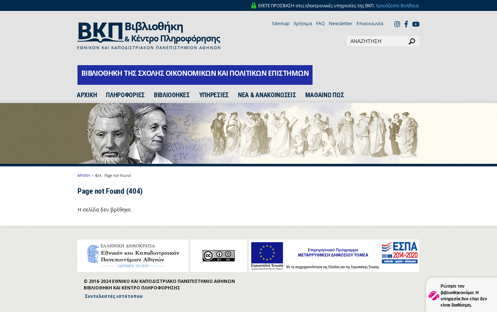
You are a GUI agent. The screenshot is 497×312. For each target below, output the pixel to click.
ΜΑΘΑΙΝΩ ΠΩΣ (324, 95)
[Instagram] (397, 25)
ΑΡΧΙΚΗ (83, 175)
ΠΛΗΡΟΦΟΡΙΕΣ (125, 95)
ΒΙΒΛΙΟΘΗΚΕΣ (172, 95)
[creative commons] (218, 256)
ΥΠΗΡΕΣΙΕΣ (214, 95)
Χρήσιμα (303, 23)
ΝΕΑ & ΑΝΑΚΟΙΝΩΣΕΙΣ (267, 95)
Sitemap (281, 23)
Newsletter (341, 23)
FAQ (320, 23)
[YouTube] (416, 25)
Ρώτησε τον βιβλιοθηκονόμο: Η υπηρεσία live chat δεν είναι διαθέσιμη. (464, 295)
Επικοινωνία (370, 23)
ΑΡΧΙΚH (87, 95)
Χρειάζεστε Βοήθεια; (398, 6)
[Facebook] (406, 25)
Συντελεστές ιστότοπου (114, 296)
